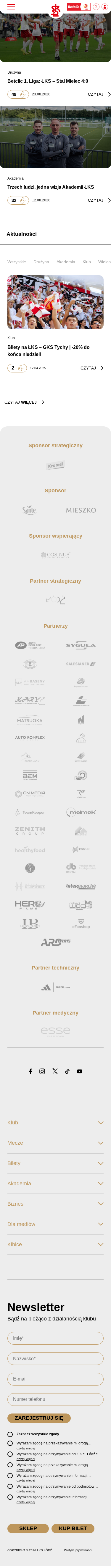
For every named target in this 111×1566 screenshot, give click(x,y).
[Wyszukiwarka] (96, 7)
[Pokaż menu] (11, 6)
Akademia (66, 261)
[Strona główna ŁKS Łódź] (56, 11)
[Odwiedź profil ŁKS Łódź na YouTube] (79, 1071)
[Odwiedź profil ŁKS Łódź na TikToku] (67, 1072)
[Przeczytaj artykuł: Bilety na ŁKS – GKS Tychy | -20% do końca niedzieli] (55, 302)
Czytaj (96, 94)
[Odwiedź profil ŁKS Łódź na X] (55, 1071)
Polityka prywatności (77, 1550)
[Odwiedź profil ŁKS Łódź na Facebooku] (30, 1071)
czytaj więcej (26, 1448)
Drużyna (41, 261)
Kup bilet (73, 1528)
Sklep (28, 1528)
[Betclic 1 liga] (79, 7)
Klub (87, 261)
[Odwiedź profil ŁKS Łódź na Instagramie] (42, 1071)
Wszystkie (16, 261)
